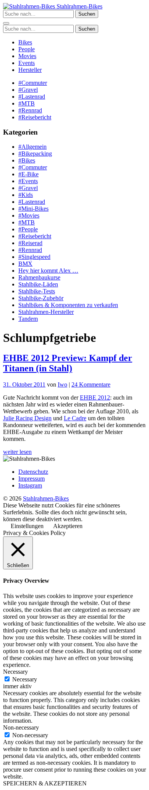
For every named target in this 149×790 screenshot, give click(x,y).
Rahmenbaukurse (39, 277)
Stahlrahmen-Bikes (78, 6)
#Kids (25, 195)
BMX (25, 263)
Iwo (62, 384)
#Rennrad (30, 110)
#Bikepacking (35, 153)
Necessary (24, 679)
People (26, 49)
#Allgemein (32, 146)
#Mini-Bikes (33, 208)
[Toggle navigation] (6, 23)
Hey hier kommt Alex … (48, 270)
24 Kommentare (90, 384)
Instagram (30, 485)
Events (26, 63)
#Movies (28, 215)
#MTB (26, 103)
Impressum (31, 478)
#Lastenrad (31, 96)
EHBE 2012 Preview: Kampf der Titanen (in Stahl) (67, 363)
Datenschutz (33, 471)
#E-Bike (28, 174)
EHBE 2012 (95, 397)
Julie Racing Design (27, 418)
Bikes (25, 42)
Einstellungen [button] (27, 526)
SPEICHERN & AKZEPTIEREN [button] (45, 783)
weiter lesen (17, 452)
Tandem (28, 318)
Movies (27, 56)
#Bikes (26, 160)
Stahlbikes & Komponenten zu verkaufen (68, 305)
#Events (28, 181)
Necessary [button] (15, 671)
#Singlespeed (34, 257)
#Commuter (32, 83)
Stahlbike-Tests (36, 291)
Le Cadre (75, 418)
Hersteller (30, 70)
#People (28, 229)
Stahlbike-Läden (38, 284)
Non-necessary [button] (21, 727)
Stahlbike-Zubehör (40, 298)
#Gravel (28, 89)
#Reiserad (30, 243)
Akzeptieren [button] (68, 526)
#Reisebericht (34, 117)
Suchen (86, 14)
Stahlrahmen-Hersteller (46, 312)
